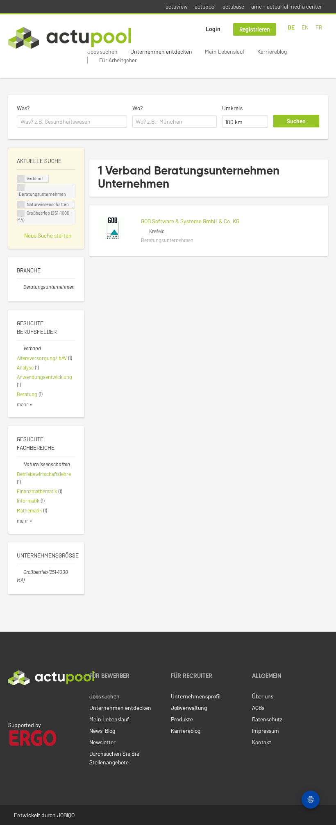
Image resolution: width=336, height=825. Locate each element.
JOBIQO (66, 814)
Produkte (182, 719)
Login (213, 28)
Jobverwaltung (189, 707)
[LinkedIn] (12, 702)
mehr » (24, 404)
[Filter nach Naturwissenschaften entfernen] (20, 464)
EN (305, 27)
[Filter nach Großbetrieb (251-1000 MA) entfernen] (20, 572)
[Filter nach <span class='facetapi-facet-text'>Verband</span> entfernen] (21, 178)
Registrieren (254, 29)
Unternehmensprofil (195, 696)
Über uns (262, 696)
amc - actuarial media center (286, 6)
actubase (233, 6)
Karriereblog (272, 51)
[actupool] (69, 38)
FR (319, 27)
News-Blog (102, 730)
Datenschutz (267, 719)
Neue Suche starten (48, 235)
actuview (177, 6)
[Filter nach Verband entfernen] (20, 348)
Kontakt (261, 742)
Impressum (265, 730)
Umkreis (232, 107)
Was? (23, 107)
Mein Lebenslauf (225, 51)
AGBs (258, 707)
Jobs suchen (102, 51)
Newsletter (102, 742)
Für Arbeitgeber (118, 60)
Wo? (137, 107)
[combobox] (72, 121)
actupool (205, 6)
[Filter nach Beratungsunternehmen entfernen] (20, 286)
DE (291, 27)
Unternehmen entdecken (161, 51)
